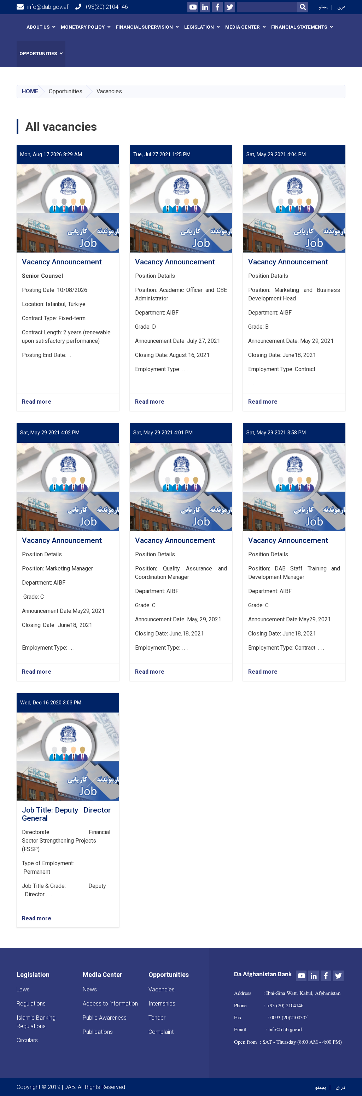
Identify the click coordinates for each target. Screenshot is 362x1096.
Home (30, 91)
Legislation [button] (199, 27)
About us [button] (38, 27)
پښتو (323, 6)
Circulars (27, 1040)
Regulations (31, 1003)
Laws (23, 989)
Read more (36, 402)
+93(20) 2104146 (106, 7)
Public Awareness (105, 1017)
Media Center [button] (242, 27)
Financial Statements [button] (299, 27)
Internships (161, 1003)
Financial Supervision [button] (144, 27)
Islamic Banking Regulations (36, 1022)
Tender (156, 1017)
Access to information (110, 1003)
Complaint (161, 1031)
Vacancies (161, 989)
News (90, 989)
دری (341, 6)
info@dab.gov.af (47, 7)
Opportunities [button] (38, 53)
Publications (98, 1031)
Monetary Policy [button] (83, 27)
